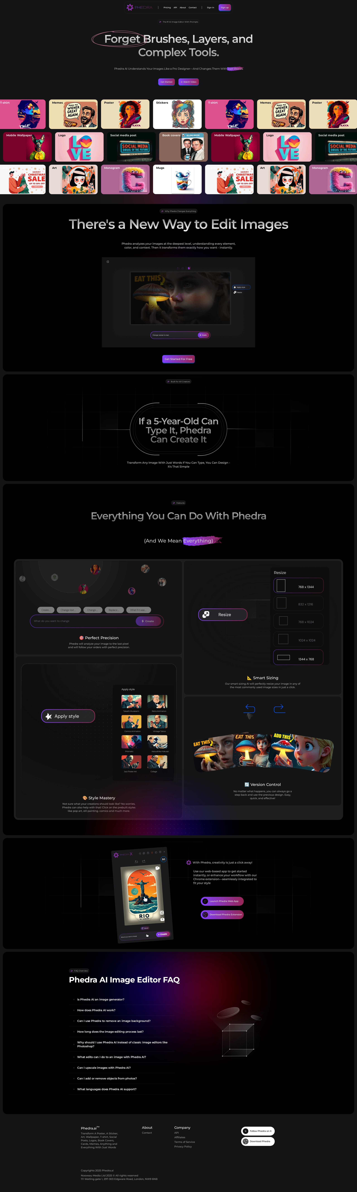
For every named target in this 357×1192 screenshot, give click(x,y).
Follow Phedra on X (261, 1131)
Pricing (167, 7)
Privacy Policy (183, 1146)
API (175, 7)
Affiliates (179, 1137)
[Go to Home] (139, 7)
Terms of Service (184, 1142)
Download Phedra (260, 1141)
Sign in (210, 7)
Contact (193, 7)
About (183, 7)
